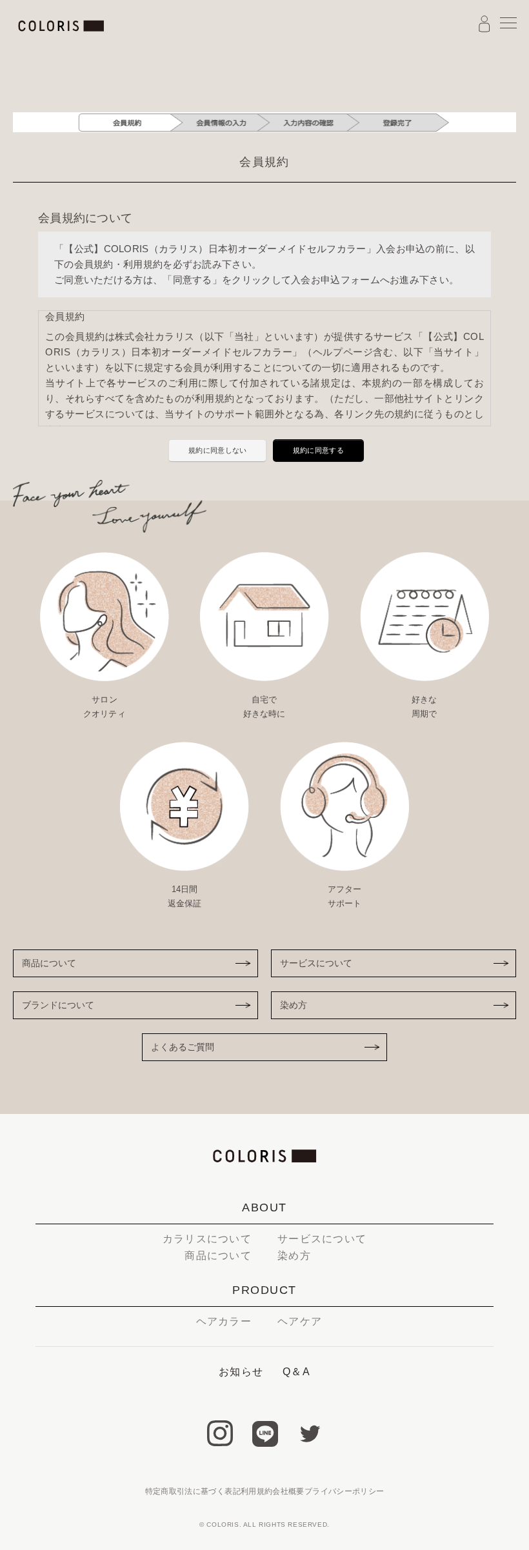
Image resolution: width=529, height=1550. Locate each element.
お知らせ (241, 1371)
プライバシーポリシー (344, 1491)
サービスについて (316, 963)
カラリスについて (207, 1238)
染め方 (293, 1005)
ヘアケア (299, 1321)
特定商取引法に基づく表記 (193, 1491)
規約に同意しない (217, 450)
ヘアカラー (224, 1321)
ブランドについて (58, 1005)
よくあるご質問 (182, 1047)
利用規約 (256, 1491)
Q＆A (296, 1371)
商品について (49, 963)
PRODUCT (264, 1290)
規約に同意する (318, 450)
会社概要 (288, 1491)
